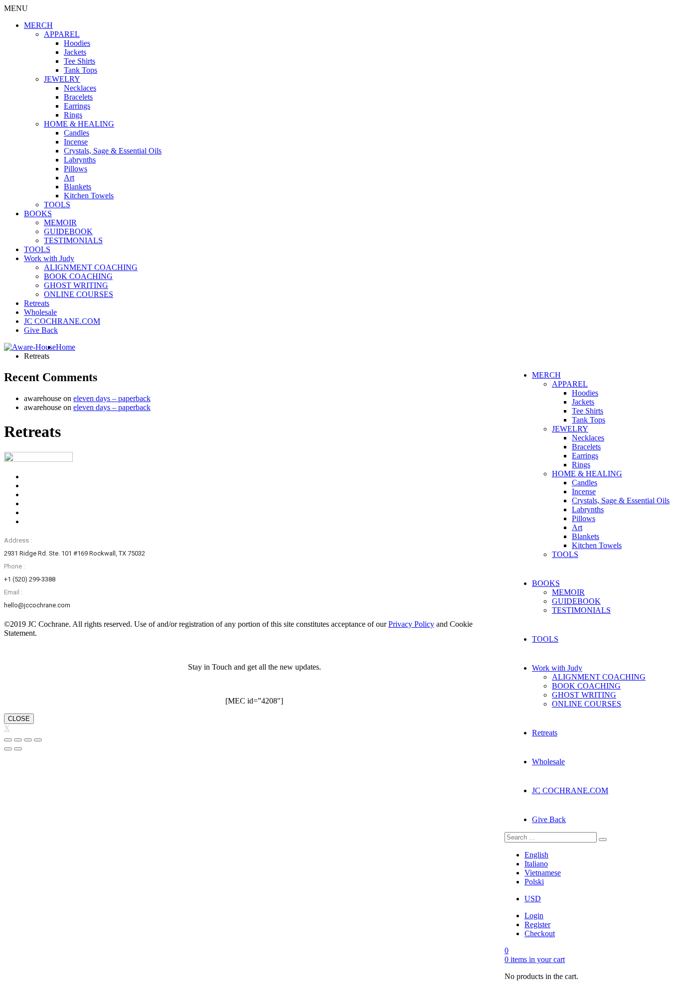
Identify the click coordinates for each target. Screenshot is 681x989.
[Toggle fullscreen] (28, 739)
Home (65, 347)
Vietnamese (542, 872)
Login (533, 915)
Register (537, 924)
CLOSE (19, 718)
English (536, 854)
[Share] (18, 739)
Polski (534, 881)
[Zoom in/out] (38, 739)
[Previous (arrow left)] (8, 748)
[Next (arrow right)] (18, 748)
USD (532, 898)
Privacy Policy (411, 624)
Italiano (536, 863)
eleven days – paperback (112, 398)
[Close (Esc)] (8, 739)
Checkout (539, 933)
